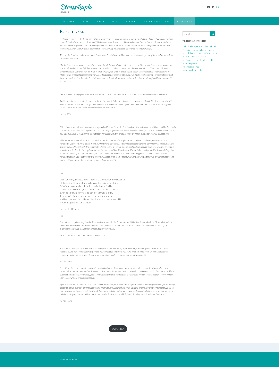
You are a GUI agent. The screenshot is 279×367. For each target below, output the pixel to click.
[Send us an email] (208, 7)
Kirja (86, 21)
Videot (100, 21)
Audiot (115, 21)
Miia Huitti (70, 21)
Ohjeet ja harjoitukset (156, 21)
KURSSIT (130, 21)
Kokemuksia (184, 21)
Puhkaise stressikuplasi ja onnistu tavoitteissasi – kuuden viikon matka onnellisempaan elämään (200, 53)
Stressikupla (76, 6)
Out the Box (72, 359)
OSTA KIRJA (118, 328)
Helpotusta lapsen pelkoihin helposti (199, 46)
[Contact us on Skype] (213, 7)
